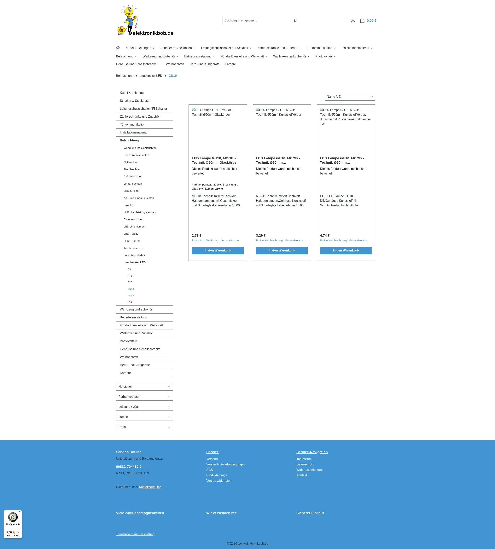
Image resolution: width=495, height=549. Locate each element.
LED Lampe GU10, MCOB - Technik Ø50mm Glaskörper (215, 160)
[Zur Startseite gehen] (145, 19)
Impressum (304, 459)
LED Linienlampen (135, 226)
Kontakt (301, 475)
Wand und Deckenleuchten (140, 147)
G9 (129, 269)
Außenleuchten (133, 176)
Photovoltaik (128, 341)
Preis (122, 426)
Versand (212, 459)
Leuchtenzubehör (134, 255)
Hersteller (125, 386)
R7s (130, 275)
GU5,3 (131, 295)
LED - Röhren (132, 240)
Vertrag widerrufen (218, 480)
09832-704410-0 (129, 467)
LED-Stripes (131, 190)
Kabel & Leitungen (132, 92)
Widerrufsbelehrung (309, 469)
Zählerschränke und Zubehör (140, 116)
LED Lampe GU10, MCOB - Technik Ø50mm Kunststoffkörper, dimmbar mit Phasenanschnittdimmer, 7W (345, 160)
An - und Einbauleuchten (139, 197)
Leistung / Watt (129, 406)
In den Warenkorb (218, 250)
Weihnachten (129, 357)
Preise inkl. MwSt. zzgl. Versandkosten (215, 240)
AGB (209, 469)
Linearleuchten (133, 183)
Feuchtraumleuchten (136, 154)
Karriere (125, 373)
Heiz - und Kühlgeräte (135, 365)
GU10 (131, 289)
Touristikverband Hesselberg (135, 534)
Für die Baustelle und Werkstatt (141, 325)
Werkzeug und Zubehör (136, 309)
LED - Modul (131, 233)
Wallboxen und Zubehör (136, 333)
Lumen (123, 416)
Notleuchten (131, 162)
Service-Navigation (312, 452)
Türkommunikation (132, 124)
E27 (130, 282)
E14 (130, 302)
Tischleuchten (132, 169)
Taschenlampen (133, 248)
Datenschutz (305, 464)
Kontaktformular (149, 487)
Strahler (128, 205)
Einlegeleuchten (133, 219)
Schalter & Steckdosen (135, 100)
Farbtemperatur (129, 396)
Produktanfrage (216, 475)
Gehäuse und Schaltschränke (140, 349)
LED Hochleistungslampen (140, 212)
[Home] (120, 48)
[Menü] (19, 512)
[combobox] (257, 20)
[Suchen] (295, 20)
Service (212, 452)
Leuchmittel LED (135, 262)
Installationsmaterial (133, 132)
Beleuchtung (129, 140)
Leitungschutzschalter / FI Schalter (143, 108)
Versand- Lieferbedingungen (225, 464)
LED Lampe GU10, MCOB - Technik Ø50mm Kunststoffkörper (278, 160)
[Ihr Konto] (353, 20)
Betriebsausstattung (133, 317)
